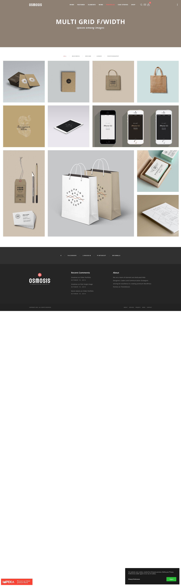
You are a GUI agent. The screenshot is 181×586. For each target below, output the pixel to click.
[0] (148, 4)
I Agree (171, 579)
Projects (138, 307)
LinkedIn (87, 255)
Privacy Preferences (134, 579)
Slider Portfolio (85, 277)
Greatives (74, 277)
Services (131, 307)
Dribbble (116, 255)
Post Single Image (86, 284)
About (125, 307)
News (143, 307)
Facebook (72, 255)
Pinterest (101, 255)
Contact (149, 307)
